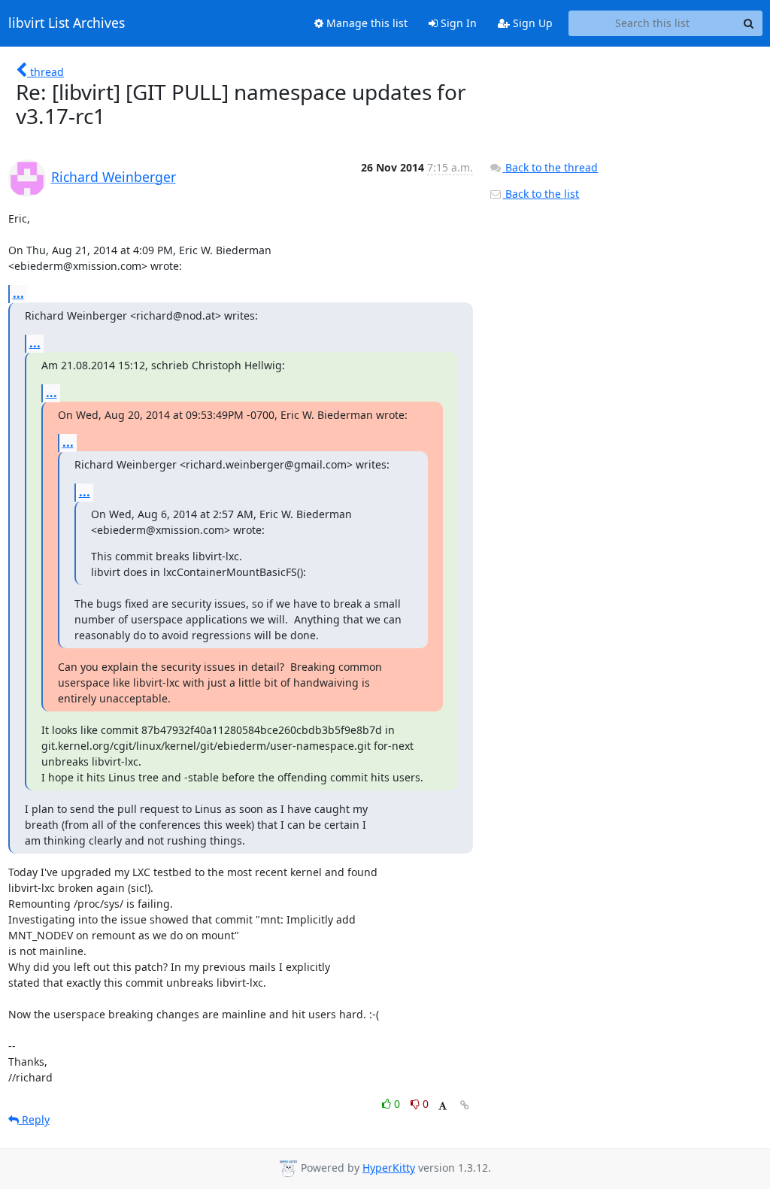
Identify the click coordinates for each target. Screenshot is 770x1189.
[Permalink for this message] (464, 1105)
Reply (34, 1119)
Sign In (457, 23)
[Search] (748, 23)
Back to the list (540, 194)
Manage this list (365, 23)
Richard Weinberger (113, 177)
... (18, 293)
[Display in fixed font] (442, 1106)
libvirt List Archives (66, 23)
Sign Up (531, 23)
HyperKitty (388, 1167)
